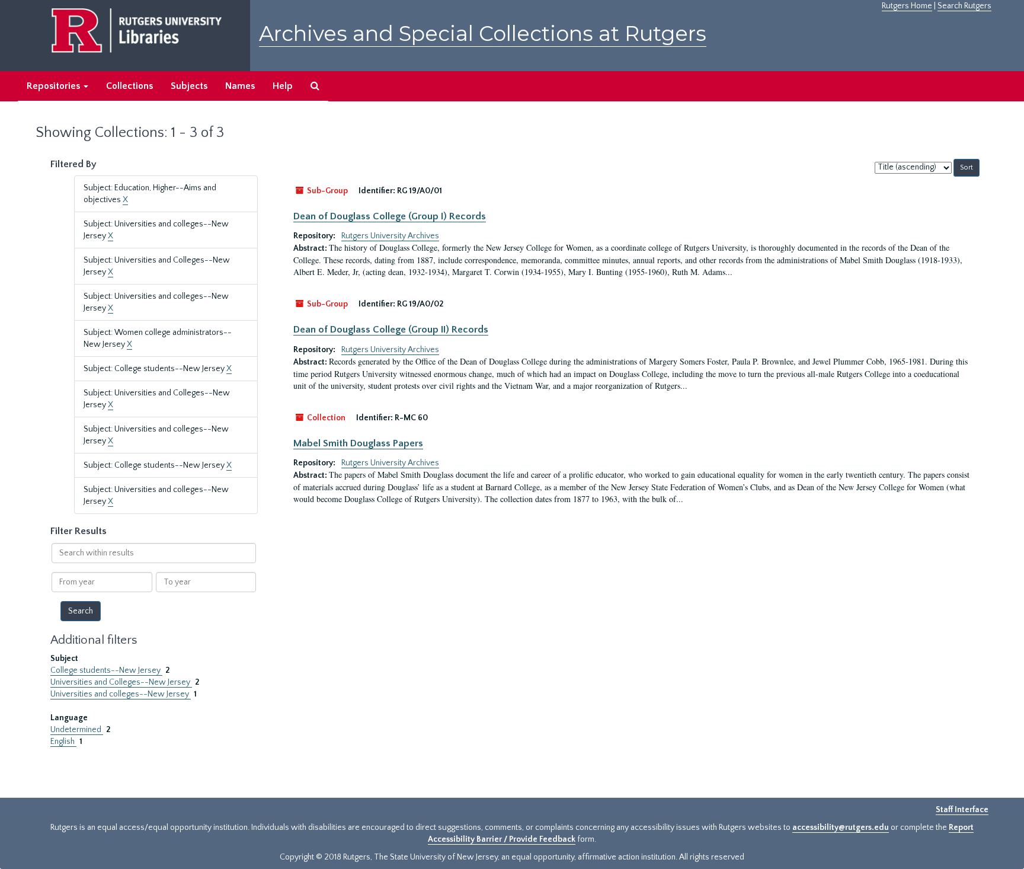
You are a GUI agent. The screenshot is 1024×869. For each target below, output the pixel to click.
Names (240, 86)
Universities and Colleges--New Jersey (121, 682)
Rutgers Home (907, 6)
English (63, 741)
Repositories (54, 86)
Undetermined (76, 729)
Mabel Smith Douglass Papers (358, 443)
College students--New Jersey (106, 670)
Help (283, 86)
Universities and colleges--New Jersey (120, 694)
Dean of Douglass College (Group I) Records (389, 216)
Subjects (189, 86)
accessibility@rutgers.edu (840, 827)
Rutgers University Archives (390, 236)
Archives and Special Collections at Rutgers (482, 33)
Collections (129, 86)
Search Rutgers (964, 6)
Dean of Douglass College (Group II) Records (390, 329)
